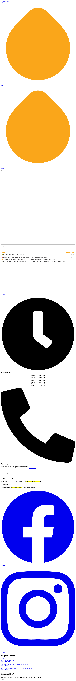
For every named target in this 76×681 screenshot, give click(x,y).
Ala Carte (3, 294)
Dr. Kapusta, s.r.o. (13, 679)
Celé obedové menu (5, 291)
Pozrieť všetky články (6, 670)
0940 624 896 (32, 468)
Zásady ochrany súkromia (24, 679)
